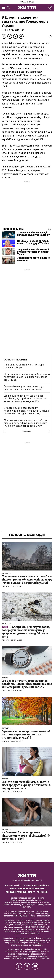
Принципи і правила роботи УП (20, 892)
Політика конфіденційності (36, 885)
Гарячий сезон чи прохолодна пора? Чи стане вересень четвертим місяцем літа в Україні (26, 734)
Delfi (5, 86)
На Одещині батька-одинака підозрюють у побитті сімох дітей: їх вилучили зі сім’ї (26, 835)
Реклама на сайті (13, 885)
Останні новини (15, 359)
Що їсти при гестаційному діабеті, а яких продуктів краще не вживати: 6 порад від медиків (27, 377)
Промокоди (42, 892)
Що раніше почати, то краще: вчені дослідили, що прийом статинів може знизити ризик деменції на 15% (25, 398)
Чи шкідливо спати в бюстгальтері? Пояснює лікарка (24, 366)
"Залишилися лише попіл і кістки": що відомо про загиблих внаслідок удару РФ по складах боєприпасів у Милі (25, 423)
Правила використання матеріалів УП (27, 889)
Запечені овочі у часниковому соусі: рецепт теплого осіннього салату (24, 388)
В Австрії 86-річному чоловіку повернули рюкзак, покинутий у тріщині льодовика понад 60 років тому (27, 410)
